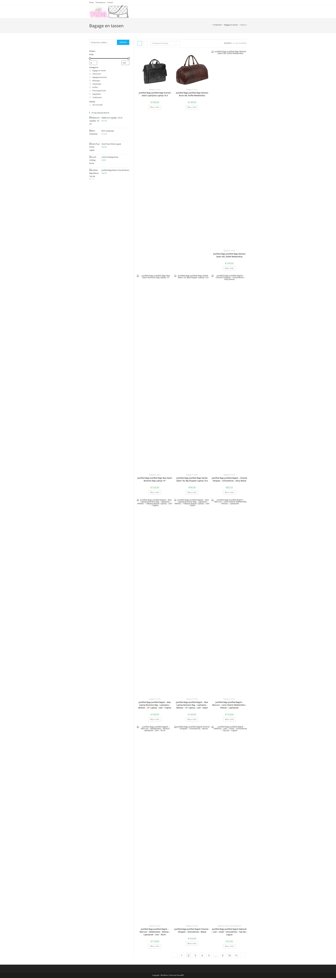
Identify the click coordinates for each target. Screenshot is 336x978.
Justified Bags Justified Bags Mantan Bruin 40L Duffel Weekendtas (192, 94)
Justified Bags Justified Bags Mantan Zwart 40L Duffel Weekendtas (229, 255)
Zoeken (123, 42)
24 (237, 43)
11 (236, 955)
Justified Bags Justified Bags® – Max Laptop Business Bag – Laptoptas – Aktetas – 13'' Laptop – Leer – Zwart (192, 705)
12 (233, 43)
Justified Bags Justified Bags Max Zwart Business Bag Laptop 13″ (154, 479)
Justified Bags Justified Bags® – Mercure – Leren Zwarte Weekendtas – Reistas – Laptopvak (229, 705)
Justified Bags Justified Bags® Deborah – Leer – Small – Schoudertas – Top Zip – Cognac (229, 932)
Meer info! (154, 107)
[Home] (210, 25)
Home (91, 2)
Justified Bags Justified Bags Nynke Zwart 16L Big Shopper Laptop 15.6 (192, 479)
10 (229, 955)
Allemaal (243, 43)
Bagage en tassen (155, 89)
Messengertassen (235, 926)
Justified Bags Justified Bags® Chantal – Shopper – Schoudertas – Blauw (192, 930)
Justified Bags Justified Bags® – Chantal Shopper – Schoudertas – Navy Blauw (229, 479)
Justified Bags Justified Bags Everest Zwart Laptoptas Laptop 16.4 (155, 94)
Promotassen (100, 2)
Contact (110, 2)
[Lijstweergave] (145, 43)
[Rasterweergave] (139, 43)
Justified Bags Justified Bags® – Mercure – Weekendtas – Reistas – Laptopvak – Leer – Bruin (155, 932)
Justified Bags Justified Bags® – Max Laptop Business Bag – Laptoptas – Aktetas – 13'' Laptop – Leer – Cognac (154, 705)
